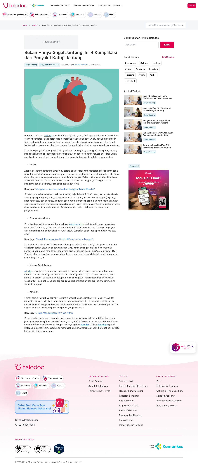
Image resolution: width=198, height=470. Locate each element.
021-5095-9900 (25, 424)
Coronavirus (130, 63)
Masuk (192, 5)
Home (24, 25)
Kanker (153, 75)
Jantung (156, 63)
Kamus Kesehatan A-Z (59, 5)
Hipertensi (129, 75)
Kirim (167, 44)
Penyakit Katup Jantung (49, 65)
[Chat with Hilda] (183, 347)
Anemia (142, 75)
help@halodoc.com (26, 420)
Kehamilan (140, 69)
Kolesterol (153, 69)
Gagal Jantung (31, 65)
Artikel (34, 25)
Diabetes (144, 63)
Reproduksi (130, 81)
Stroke (128, 69)
